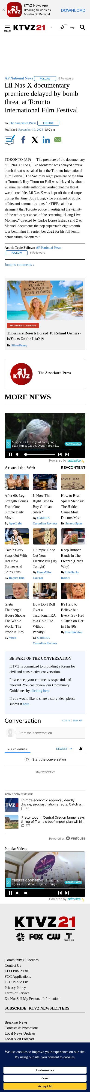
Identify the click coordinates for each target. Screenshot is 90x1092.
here (26, 704)
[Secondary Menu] (11, 27)
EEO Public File (17, 971)
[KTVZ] (32, 27)
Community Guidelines (22, 960)
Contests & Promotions (21, 1028)
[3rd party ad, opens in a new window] (45, 319)
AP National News (48, 247)
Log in (66, 720)
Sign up (77, 720)
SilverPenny (19, 345)
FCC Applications (18, 976)
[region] (45, 780)
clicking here (40, 691)
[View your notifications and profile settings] (80, 748)
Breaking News (16, 1022)
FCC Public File (16, 982)
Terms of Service (17, 993)
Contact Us (13, 965)
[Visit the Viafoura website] (75, 838)
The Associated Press (22, 123)
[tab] (17, 749)
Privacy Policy (15, 988)
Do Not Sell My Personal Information (32, 999)
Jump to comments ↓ (20, 264)
